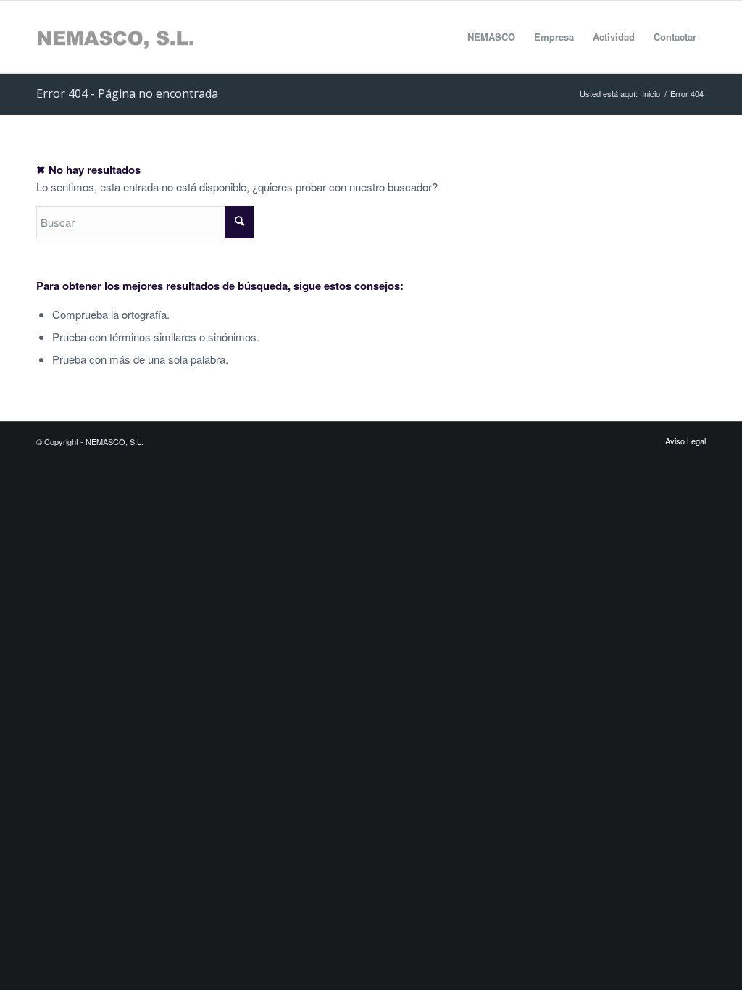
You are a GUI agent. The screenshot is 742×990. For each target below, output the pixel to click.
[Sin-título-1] (115, 37)
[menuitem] (491, 37)
